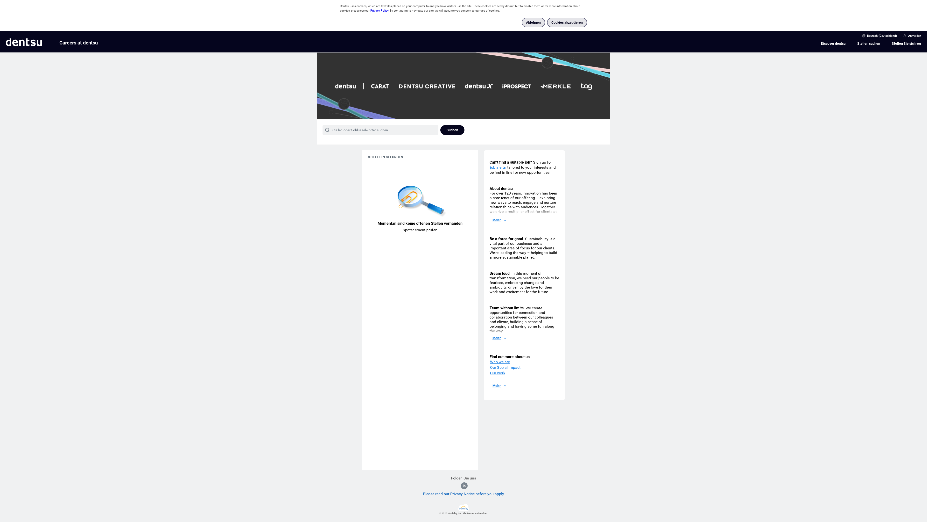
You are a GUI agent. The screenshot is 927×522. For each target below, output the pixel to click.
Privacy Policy (379, 10)
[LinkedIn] (464, 485)
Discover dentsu (833, 43)
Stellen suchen (868, 43)
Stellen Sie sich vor (906, 43)
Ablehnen (533, 22)
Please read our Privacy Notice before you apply (463, 494)
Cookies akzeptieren (567, 22)
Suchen (452, 130)
